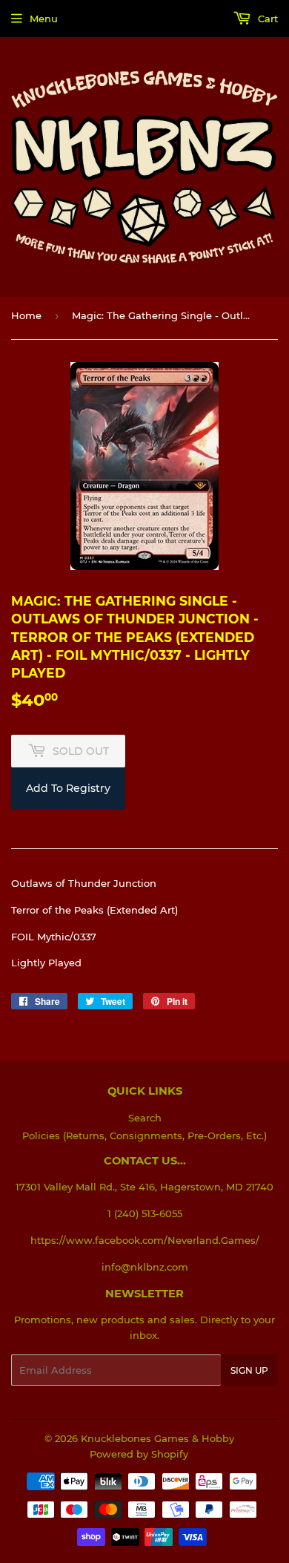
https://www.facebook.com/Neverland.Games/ (144, 1240)
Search (145, 1118)
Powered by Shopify (139, 1454)
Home (26, 315)
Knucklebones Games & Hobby (157, 1438)
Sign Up (249, 1370)
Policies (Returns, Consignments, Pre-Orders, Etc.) (144, 1135)
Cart (266, 18)
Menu (44, 18)
